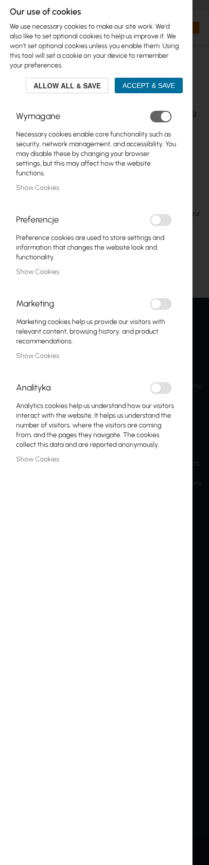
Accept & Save (148, 85)
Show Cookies (37, 188)
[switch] (161, 116)
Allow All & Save (67, 85)
